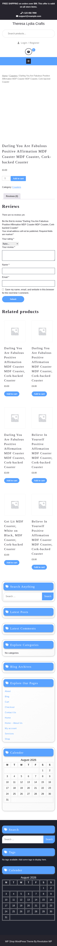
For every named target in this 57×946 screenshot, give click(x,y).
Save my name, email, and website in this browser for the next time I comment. (28, 291)
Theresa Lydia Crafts (28, 24)
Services (9, 733)
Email (5, 277)
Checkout (9, 707)
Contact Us (10, 712)
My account (11, 728)
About (8, 691)
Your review (8, 247)
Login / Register (30, 43)
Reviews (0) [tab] (12, 196)
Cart (7, 702)
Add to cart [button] (11, 394)
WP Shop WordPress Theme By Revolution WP (28, 941)
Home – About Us (14, 723)
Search (45, 33)
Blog (7, 696)
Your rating (8, 239)
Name (5, 265)
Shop (7, 739)
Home (5, 76)
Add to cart (18, 178)
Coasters (13, 76)
